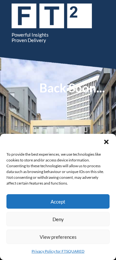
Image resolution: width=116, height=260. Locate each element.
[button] (106, 142)
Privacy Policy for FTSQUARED (58, 251)
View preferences (58, 237)
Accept (58, 201)
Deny (58, 219)
